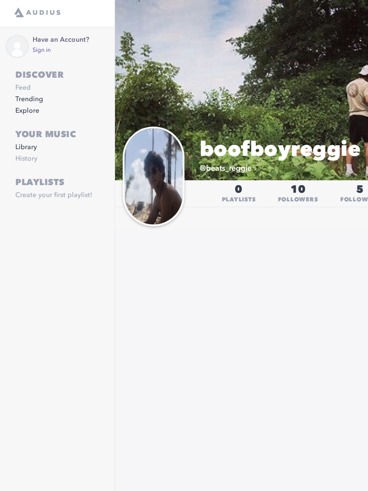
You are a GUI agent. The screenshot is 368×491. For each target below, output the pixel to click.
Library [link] (26, 147)
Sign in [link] (42, 50)
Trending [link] (29, 99)
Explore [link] (27, 110)
